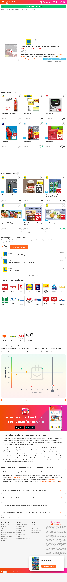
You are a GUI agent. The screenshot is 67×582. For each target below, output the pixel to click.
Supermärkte (51, 479)
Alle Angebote (4, 528)
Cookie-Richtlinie (17, 571)
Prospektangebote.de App (8, 532)
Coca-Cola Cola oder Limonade (18, 477)
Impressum (4, 538)
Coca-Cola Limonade (45, 481)
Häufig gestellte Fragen (7, 524)
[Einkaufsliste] (60, 2)
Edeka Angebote (8, 173)
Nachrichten (4, 540)
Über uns (3, 534)
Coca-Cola (55, 481)
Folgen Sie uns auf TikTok (23, 538)
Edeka (12, 9)
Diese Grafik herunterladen (34, 400)
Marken (3, 530)
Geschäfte (7, 9)
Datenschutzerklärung (6, 571)
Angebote (17, 9)
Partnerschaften (35, 532)
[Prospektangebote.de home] (11, 2)
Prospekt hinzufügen (6, 536)
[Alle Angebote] (17, 173)
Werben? (3, 526)
